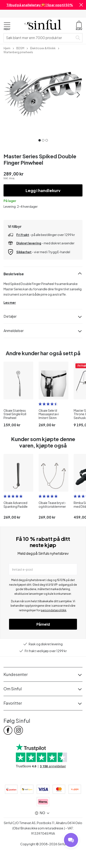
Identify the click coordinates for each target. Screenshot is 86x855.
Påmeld (43, 624)
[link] (7, 48)
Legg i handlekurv (43, 190)
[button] (81, 5)
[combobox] (39, 37)
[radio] (40, 404)
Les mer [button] (10, 302)
